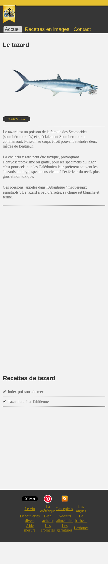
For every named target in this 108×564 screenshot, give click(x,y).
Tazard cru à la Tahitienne (28, 401)
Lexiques (81, 528)
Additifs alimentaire (64, 518)
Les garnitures (64, 527)
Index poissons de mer (25, 392)
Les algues (81, 508)
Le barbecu (81, 518)
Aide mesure (29, 527)
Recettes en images (47, 29)
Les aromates (48, 527)
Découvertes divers (30, 518)
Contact (82, 29)
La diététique (48, 508)
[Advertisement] (54, 285)
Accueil (13, 29)
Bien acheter (47, 518)
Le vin (30, 509)
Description (16, 119)
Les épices (64, 509)
